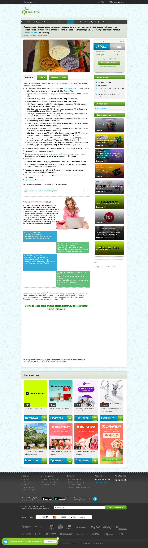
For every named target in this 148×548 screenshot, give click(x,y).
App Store (47, 499)
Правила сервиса (28, 487)
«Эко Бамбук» (69, 88)
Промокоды (107, 22)
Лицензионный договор (76, 482)
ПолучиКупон (92, 22)
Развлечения (48, 22)
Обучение (63, 22)
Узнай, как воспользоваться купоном (43, 191)
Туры (77, 22)
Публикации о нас (29, 482)
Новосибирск (28, 2)
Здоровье (39, 22)
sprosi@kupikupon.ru (102, 479)
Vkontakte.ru (119, 480)
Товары (71, 22)
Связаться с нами (101, 482)
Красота (32, 22)
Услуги (83, 22)
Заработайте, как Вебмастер (51, 482)
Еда (26, 22)
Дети (100, 22)
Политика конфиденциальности (79, 487)
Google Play (60, 499)
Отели (115, 22)
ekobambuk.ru (102, 108)
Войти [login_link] (102, 2)
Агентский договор (74, 479)
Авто (56, 22)
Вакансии (26, 485)
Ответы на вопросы (29, 490)
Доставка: (29, 159)
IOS (55, 83)
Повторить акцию (109, 63)
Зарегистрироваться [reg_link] (117, 2)
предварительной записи (58, 154)
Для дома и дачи (110, 267)
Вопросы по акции (58, 77)
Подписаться (50, 541)
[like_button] (121, 42)
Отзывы (42, 77)
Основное (29, 77)
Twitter (122, 480)
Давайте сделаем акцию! (50, 479)
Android (63, 83)
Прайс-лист (29, 180)
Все (22, 22)
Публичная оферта (74, 485)
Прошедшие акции (48, 485)
